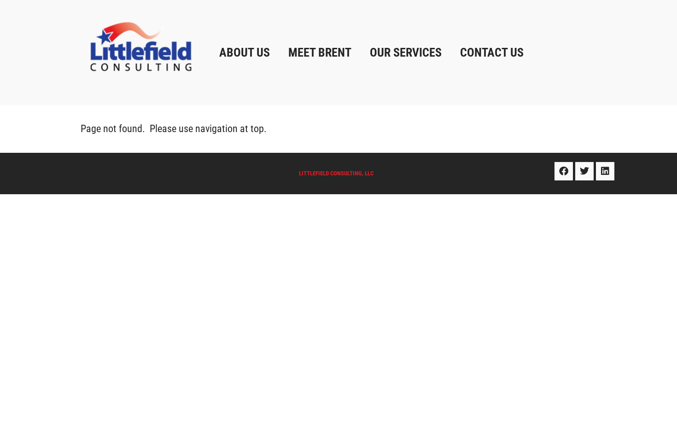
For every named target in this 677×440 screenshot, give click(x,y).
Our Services (406, 52)
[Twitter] (584, 171)
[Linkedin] (605, 171)
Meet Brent (319, 52)
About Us (244, 52)
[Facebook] (563, 171)
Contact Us (492, 52)
